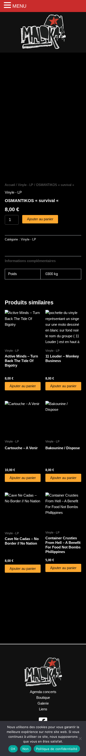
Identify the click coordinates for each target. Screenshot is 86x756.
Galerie (43, 703)
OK (13, 749)
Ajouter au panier (40, 219)
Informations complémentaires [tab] (30, 261)
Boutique (43, 698)
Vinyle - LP (25, 185)
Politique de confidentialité (57, 749)
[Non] (80, 738)
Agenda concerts (43, 692)
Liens (43, 709)
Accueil (10, 185)
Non (25, 749)
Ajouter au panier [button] (23, 386)
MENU (19, 6)
